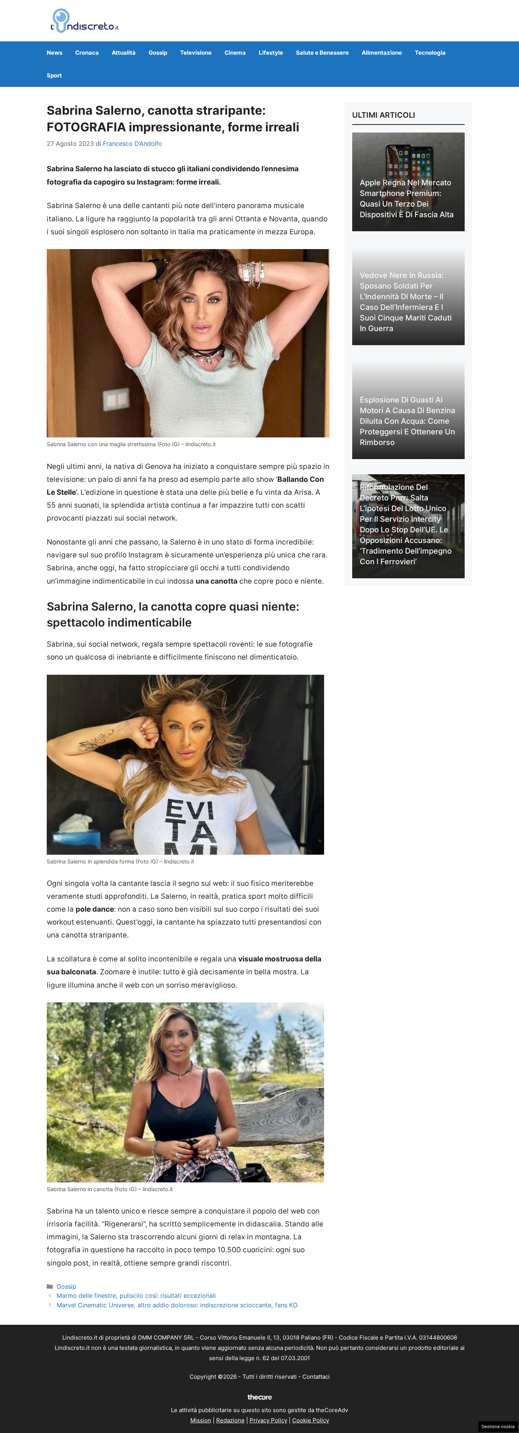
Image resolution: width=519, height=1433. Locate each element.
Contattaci (316, 1376)
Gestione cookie (498, 1426)
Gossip (158, 52)
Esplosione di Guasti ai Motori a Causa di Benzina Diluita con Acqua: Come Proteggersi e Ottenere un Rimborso (407, 421)
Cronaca (87, 52)
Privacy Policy (268, 1420)
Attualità (124, 52)
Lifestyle (271, 52)
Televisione (196, 52)
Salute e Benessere (322, 52)
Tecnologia (430, 52)
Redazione (230, 1420)
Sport (54, 75)
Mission (200, 1420)
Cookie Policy (310, 1420)
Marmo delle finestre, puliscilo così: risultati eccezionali (136, 1295)
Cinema (235, 52)
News (54, 52)
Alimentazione (382, 52)
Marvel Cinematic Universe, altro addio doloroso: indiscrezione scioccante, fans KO (177, 1305)
